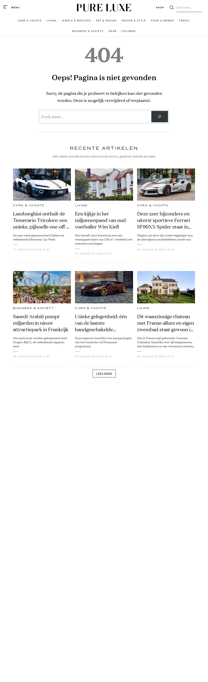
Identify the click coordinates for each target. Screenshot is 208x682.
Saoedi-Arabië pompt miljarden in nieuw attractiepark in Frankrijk (40, 323)
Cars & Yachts (28, 205)
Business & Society (33, 308)
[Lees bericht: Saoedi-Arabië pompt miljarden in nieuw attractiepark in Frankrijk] (42, 287)
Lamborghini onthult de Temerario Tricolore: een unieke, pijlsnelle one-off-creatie (40, 220)
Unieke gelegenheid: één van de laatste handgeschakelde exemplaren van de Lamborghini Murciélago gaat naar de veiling (102, 323)
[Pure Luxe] (104, 7)
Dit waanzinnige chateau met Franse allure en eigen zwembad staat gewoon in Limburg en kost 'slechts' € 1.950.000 (165, 323)
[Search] (159, 116)
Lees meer (104, 374)
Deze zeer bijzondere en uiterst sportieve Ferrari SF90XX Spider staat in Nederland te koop (163, 220)
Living (81, 205)
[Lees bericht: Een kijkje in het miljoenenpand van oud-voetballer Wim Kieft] (104, 184)
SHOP (160, 7)
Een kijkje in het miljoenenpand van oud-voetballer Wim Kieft (101, 220)
